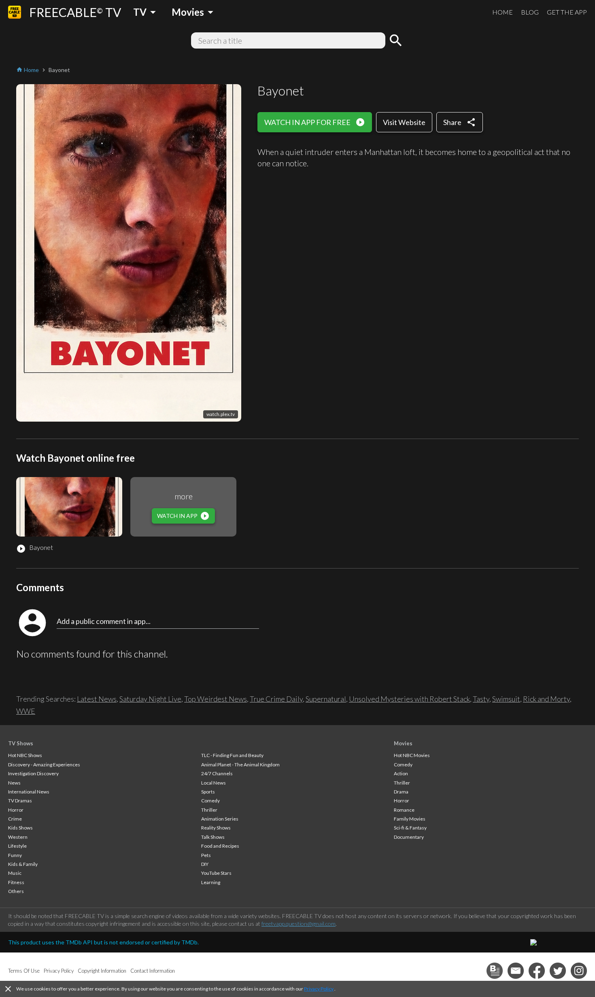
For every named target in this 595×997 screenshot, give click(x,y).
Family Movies (409, 819)
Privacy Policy (319, 989)
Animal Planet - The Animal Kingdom (240, 765)
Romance (404, 810)
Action (401, 773)
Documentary (409, 837)
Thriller (209, 810)
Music (14, 873)
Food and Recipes (220, 846)
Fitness (16, 882)
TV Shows (20, 743)
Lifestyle (17, 846)
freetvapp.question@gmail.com (298, 923)
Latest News (97, 698)
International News (28, 792)
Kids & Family (23, 864)
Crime (15, 819)
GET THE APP (567, 12)
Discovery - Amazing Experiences (44, 765)
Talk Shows (213, 837)
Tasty (481, 698)
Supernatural (326, 698)
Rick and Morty (546, 698)
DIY (204, 864)
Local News (213, 783)
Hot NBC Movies (412, 755)
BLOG (530, 12)
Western (18, 837)
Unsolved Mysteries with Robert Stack (409, 698)
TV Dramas (20, 801)
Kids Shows (20, 828)
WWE (25, 710)
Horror (15, 810)
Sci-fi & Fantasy (410, 828)
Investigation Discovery (33, 773)
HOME (502, 12)
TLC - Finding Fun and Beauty (232, 755)
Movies (403, 743)
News (14, 783)
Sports (208, 792)
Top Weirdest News (215, 698)
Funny (15, 855)
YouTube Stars (216, 873)
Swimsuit (506, 698)
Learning (210, 882)
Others (16, 891)
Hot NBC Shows (25, 755)
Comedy (210, 801)
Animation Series (219, 819)
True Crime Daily (276, 698)
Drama (401, 792)
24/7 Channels (217, 773)
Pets (206, 855)
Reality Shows (216, 828)
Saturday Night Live (150, 698)
